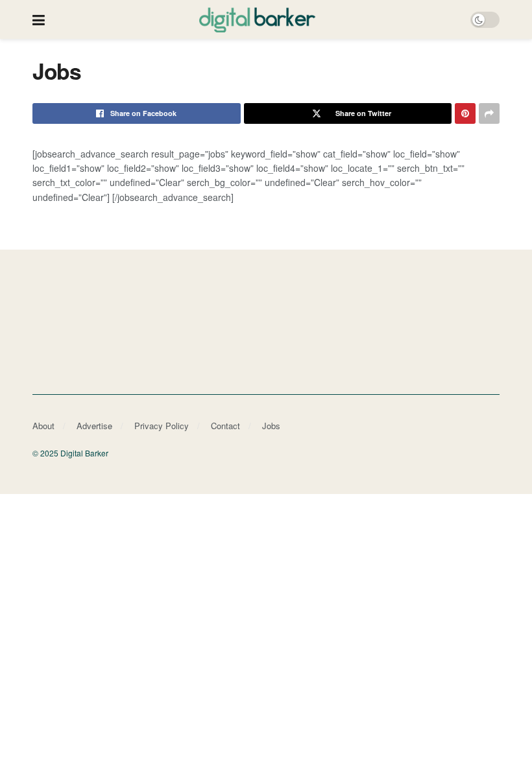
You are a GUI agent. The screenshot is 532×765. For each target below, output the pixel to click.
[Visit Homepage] (257, 19)
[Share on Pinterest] (465, 113)
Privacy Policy (161, 425)
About (43, 425)
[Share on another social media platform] (489, 113)
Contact (225, 425)
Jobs (271, 425)
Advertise (94, 425)
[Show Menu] (38, 19)
